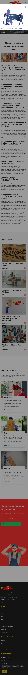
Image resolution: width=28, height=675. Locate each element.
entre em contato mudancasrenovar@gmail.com (12, 28)
